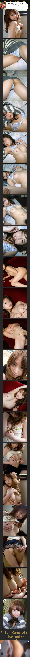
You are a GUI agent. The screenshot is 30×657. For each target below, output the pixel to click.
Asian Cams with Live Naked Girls (15, 637)
